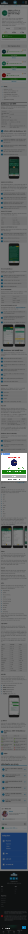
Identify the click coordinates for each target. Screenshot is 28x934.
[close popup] (25, 454)
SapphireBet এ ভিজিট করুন (14, 472)
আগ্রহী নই (14, 476)
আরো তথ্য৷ (8, 928)
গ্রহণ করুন (24, 928)
